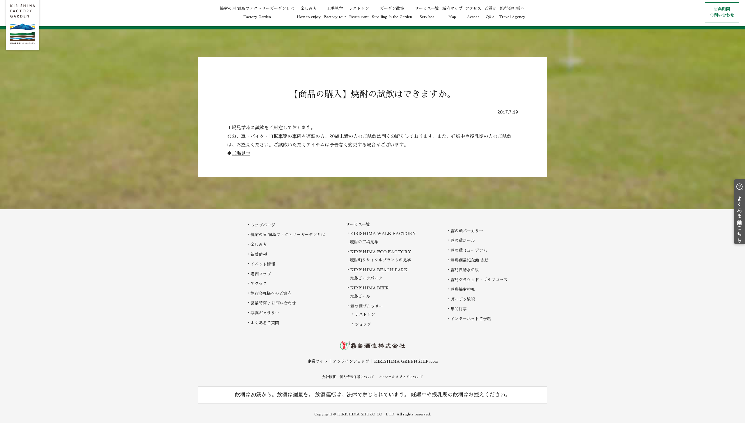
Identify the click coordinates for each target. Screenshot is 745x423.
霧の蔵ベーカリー (466, 231)
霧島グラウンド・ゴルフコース (479, 280)
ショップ (363, 324)
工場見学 (241, 153)
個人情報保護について (356, 377)
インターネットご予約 (470, 319)
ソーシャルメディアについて (400, 377)
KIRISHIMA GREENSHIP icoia (406, 361)
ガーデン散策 (462, 299)
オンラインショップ (351, 361)
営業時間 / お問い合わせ (273, 303)
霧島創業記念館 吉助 (469, 260)
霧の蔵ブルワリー (366, 306)
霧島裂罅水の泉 (464, 270)
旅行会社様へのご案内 (271, 293)
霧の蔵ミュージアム (468, 250)
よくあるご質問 (265, 323)
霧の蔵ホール (462, 240)
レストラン (365, 314)
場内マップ (261, 274)
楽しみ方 (259, 245)
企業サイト (317, 361)
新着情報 (259, 254)
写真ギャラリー (265, 313)
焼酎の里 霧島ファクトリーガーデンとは (288, 235)
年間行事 (458, 309)
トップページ (263, 225)
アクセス (259, 284)
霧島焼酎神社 (462, 289)
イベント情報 (263, 264)
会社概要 (329, 377)
